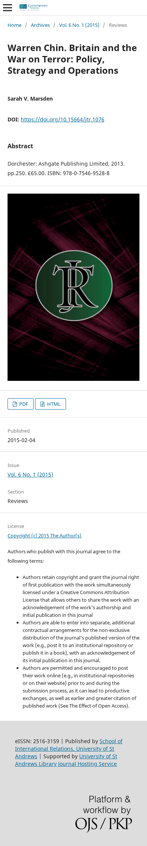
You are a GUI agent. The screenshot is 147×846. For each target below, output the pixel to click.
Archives (40, 25)
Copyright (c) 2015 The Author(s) (44, 535)
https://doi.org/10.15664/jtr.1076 (62, 119)
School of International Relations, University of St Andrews (68, 748)
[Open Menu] (7, 7)
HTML (53, 403)
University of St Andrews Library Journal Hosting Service (66, 760)
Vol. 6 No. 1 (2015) (79, 25)
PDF (23, 403)
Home (14, 25)
